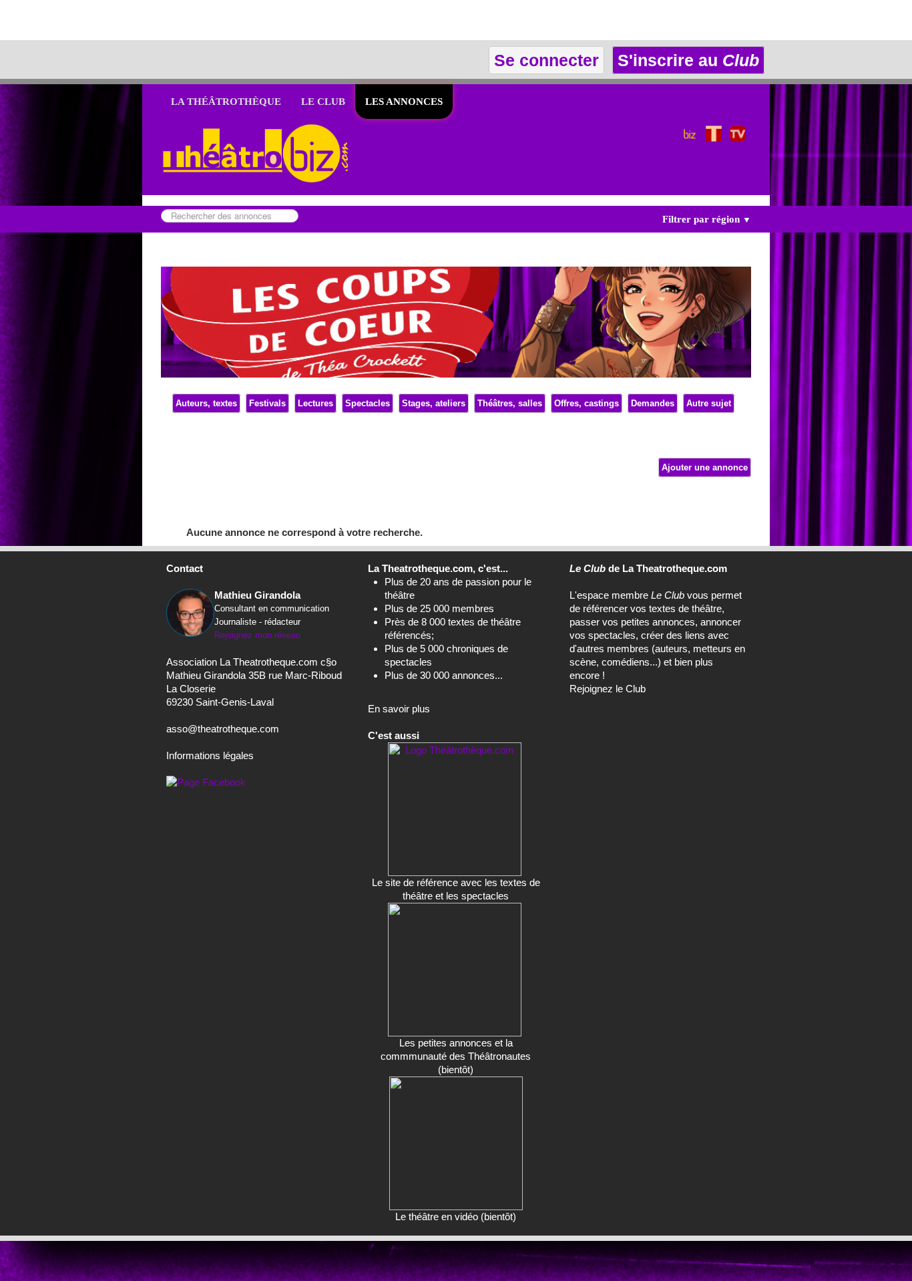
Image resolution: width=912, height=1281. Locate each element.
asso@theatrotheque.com (222, 728)
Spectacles (368, 403)
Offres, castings (586, 403)
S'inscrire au (686, 60)
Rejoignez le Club (607, 688)
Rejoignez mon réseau (257, 635)
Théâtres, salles (510, 403)
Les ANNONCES (404, 101)
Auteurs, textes (206, 403)
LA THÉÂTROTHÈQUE (226, 101)
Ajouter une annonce (704, 467)
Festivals (267, 403)
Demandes (652, 403)
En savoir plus (399, 708)
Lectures (315, 403)
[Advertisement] (156, 20)
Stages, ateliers (433, 403)
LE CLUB (323, 101)
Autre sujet (709, 403)
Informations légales (210, 755)
